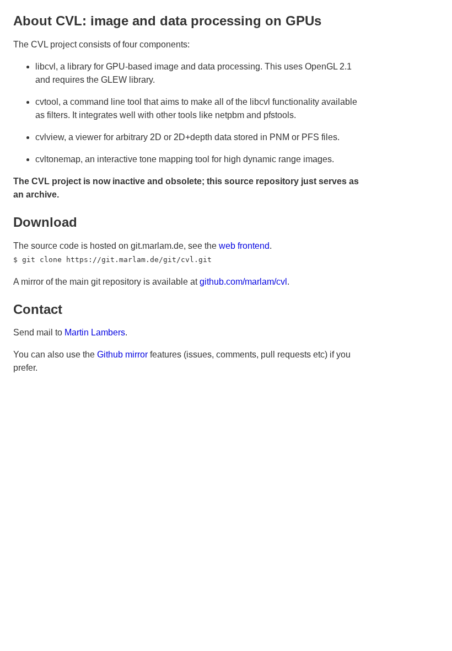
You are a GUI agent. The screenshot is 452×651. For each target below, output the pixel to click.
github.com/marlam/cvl (243, 281)
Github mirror (122, 354)
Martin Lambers (94, 332)
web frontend (244, 245)
